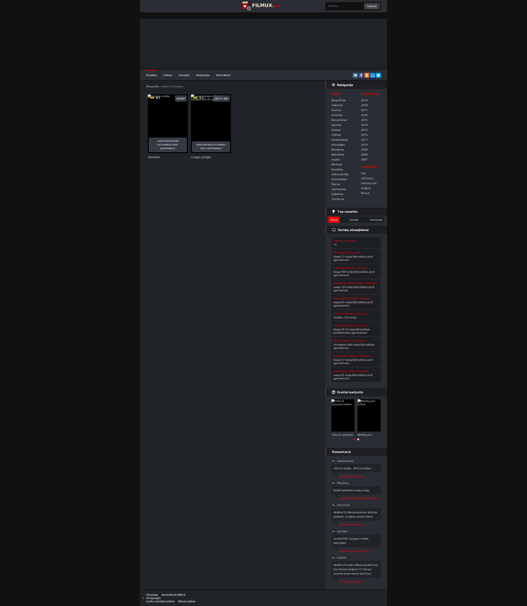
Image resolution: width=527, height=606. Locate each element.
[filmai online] (260, 6)
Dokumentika (340, 174)
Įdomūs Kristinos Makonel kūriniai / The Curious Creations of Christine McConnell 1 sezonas (360, 498)
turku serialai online (160, 601)
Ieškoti (372, 6)
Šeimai (335, 184)
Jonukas (154, 157)
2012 (364, 134)
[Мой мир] (372, 75)
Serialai (184, 75)
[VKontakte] (355, 75)
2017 (364, 110)
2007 (364, 159)
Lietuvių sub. (369, 183)
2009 (364, 149)
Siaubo (335, 159)
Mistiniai (336, 164)
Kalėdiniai (337, 194)
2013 (364, 129)
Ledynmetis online (351, 476)
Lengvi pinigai (201, 157)
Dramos (336, 110)
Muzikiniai (337, 149)
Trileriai (336, 134)
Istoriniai (336, 115)
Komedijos (338, 144)
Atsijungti (153, 598)
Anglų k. (366, 188)
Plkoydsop (343, 483)
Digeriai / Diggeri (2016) (355, 551)
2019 (364, 100)
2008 (364, 154)
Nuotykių (337, 169)
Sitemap (152, 594)
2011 (364, 139)
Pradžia (151, 75)
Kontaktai (223, 75)
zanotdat (342, 531)
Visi (363, 173)
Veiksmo (337, 105)
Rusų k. (365, 193)
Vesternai (337, 199)
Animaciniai (338, 189)
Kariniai (335, 129)
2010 (364, 144)
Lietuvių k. (367, 178)
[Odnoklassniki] (366, 75)
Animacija (202, 75)
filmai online (186, 601)
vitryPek (341, 557)
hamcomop (343, 505)
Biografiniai (338, 100)
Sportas (336, 125)
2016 (364, 115)
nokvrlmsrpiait (345, 461)
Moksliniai (337, 154)
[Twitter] (378, 75)
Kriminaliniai (339, 179)
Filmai (167, 75)
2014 (364, 125)
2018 (364, 105)
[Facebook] (361, 75)
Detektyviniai (339, 139)
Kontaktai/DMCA (173, 594)
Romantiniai (339, 120)
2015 (364, 120)
